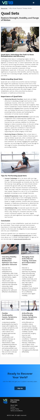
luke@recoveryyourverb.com (22, 235)
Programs (13, 402)
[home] (7, 2)
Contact (12, 407)
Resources (4, 8)
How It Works (14, 400)
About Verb (13, 405)
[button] (33, 3)
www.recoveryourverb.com (22, 239)
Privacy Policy (14, 409)
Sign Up (20, 388)
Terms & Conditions (16, 410)
